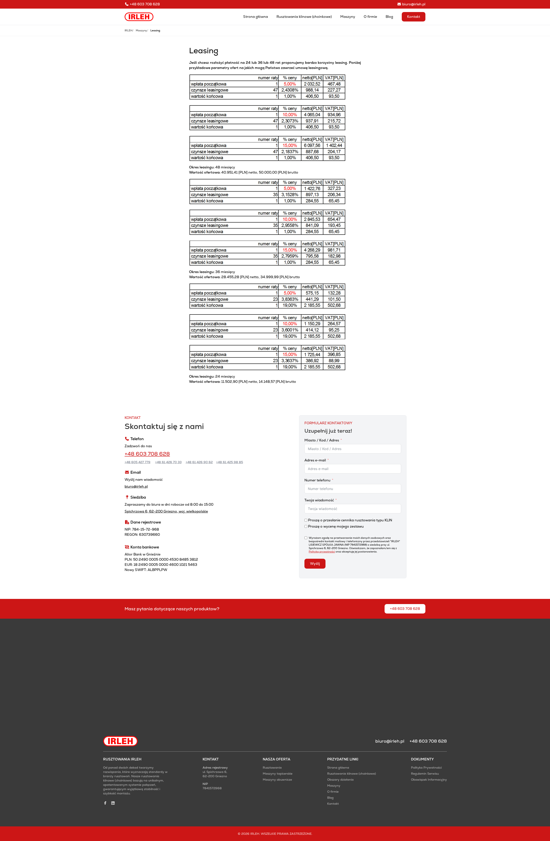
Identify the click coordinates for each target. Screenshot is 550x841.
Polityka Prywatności (426, 767)
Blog (389, 16)
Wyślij (315, 563)
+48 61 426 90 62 (199, 462)
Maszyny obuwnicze (277, 779)
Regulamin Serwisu (425, 773)
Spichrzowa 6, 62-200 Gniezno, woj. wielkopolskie (166, 511)
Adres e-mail (315, 460)
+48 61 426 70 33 (168, 462)
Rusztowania (272, 767)
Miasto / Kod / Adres (321, 440)
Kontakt (413, 16)
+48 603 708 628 (147, 453)
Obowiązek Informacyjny (429, 779)
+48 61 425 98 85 (229, 462)
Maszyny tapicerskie (277, 773)
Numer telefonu (317, 480)
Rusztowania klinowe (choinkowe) (304, 16)
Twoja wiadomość (319, 500)
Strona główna (255, 16)
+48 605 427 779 (137, 462)
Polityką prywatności (322, 551)
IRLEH (128, 30)
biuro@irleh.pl (136, 486)
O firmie (370, 16)
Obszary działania (340, 779)
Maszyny (347, 16)
